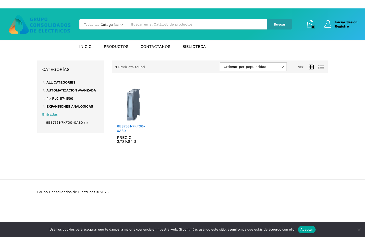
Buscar (280, 24)
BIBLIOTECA (194, 47)
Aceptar (306, 229)
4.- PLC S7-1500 (59, 98)
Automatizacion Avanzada (71, 90)
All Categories (60, 82)
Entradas (50, 114)
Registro (342, 26)
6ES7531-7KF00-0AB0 (131, 128)
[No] (358, 229)
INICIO (85, 47)
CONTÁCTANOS (155, 47)
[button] (127, 118)
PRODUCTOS (116, 47)
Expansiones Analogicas (69, 106)
